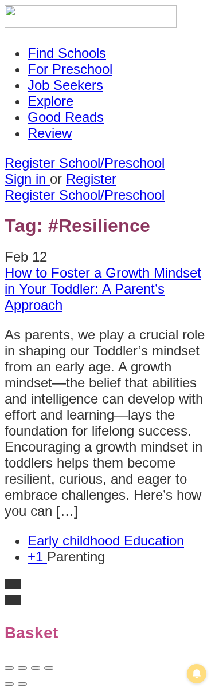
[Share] (22, 668)
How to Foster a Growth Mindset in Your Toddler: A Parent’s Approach (103, 289)
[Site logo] (91, 23)
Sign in (27, 179)
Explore (50, 101)
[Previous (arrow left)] (9, 684)
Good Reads (66, 117)
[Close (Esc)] (9, 668)
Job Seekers (65, 85)
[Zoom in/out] (48, 668)
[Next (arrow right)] (22, 684)
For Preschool (70, 69)
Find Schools (67, 53)
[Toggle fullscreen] (35, 668)
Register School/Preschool (85, 163)
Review (50, 133)
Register (91, 179)
